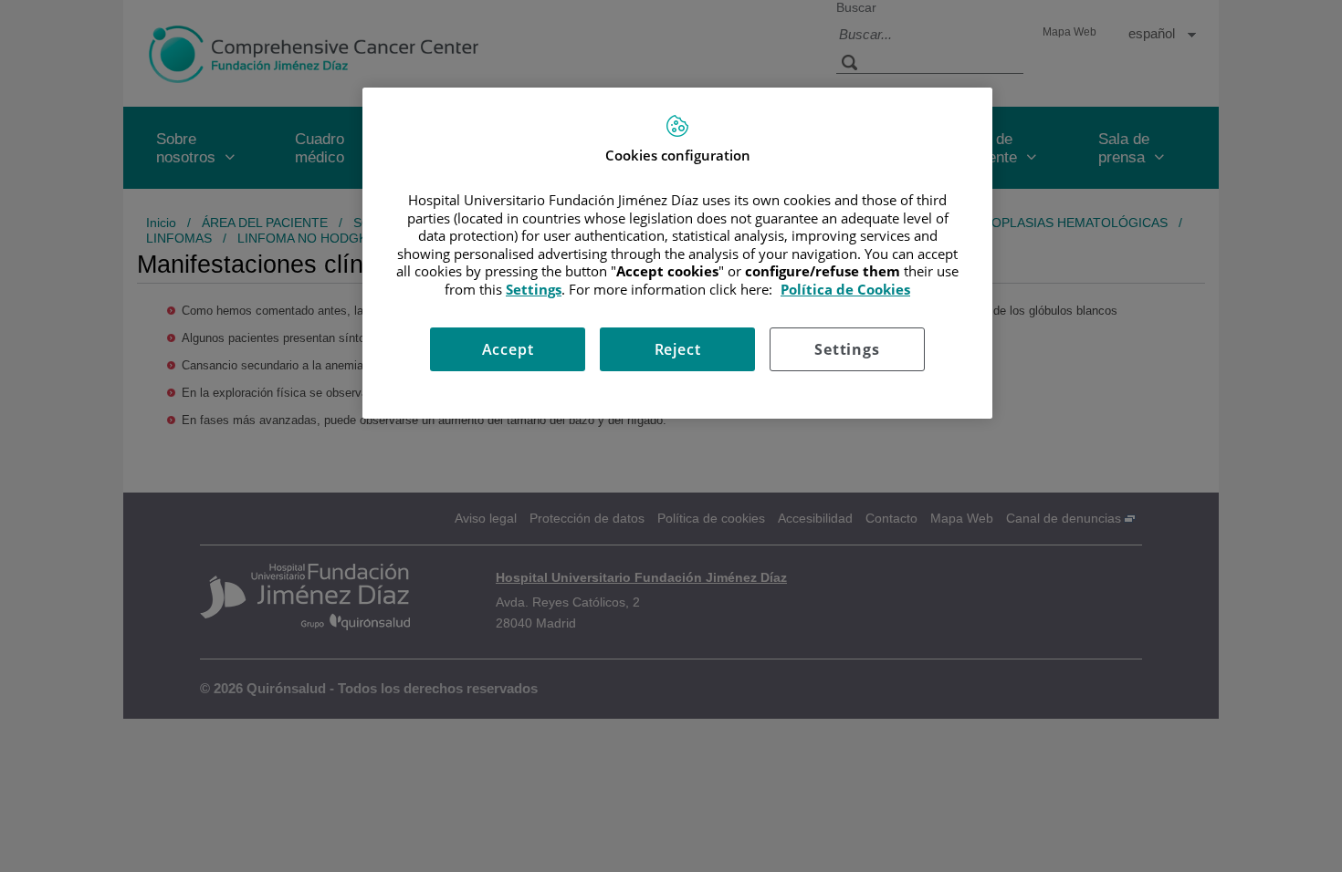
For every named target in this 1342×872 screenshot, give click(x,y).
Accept (508, 349)
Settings (846, 349)
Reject (678, 349)
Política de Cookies (845, 289)
